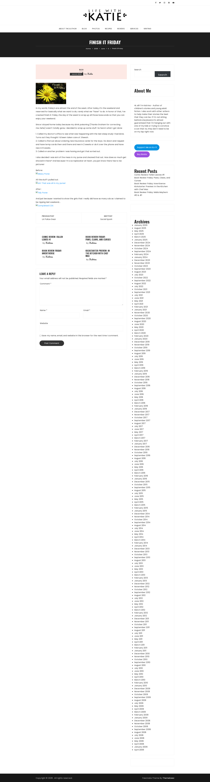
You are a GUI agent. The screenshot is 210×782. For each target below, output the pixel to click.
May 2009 (139, 706)
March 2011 (139, 644)
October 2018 (140, 382)
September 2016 (142, 455)
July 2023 (138, 274)
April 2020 (139, 330)
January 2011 (140, 650)
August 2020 (140, 321)
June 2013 (139, 566)
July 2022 (138, 286)
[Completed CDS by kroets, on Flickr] (44, 205)
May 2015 (138, 499)
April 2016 (139, 470)
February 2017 (141, 440)
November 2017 (141, 414)
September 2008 (142, 729)
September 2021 (142, 292)
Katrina (49, 242)
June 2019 (139, 359)
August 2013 (140, 560)
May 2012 (138, 604)
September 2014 (142, 522)
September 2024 (142, 251)
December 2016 (142, 446)
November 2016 (141, 449)
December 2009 (142, 688)
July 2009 (138, 703)
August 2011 (139, 630)
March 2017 (139, 438)
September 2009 (142, 697)
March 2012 (139, 609)
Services (134, 28)
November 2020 (142, 312)
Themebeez (168, 778)
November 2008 (142, 723)
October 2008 (141, 726)
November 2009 (142, 691)
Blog (84, 28)
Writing (147, 28)
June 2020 (139, 324)
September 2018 (142, 385)
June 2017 (139, 429)
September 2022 (142, 280)
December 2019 (141, 341)
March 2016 (139, 473)
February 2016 (141, 475)
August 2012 (140, 595)
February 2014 (141, 542)
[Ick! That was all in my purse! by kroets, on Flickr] (51, 183)
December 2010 (142, 653)
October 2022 (141, 277)
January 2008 (141, 746)
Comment (45, 283)
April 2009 (139, 709)
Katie (90, 73)
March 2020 (140, 333)
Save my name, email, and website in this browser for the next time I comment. (80, 335)
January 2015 (140, 510)
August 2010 (140, 665)
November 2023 (142, 263)
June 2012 (139, 601)
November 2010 (141, 656)
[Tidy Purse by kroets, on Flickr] (42, 192)
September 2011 (142, 627)
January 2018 (140, 408)
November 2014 (141, 516)
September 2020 (142, 318)
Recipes (108, 28)
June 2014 (139, 531)
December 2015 (142, 481)
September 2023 (142, 269)
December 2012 (141, 583)
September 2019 (142, 350)
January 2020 (140, 338)
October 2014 (141, 519)
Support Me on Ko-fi (147, 147)
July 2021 (138, 295)
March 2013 (139, 575)
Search (137, 69)
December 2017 (142, 411)
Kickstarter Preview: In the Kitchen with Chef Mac (98, 253)
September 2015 (142, 487)
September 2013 (142, 557)
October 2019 (140, 347)
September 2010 (142, 662)
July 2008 (138, 735)
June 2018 (139, 394)
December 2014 (142, 513)
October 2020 (141, 315)
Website (44, 323)
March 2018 (139, 403)
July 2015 (138, 493)
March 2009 (140, 711)
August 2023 (140, 271)
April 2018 (139, 400)
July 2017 (138, 426)
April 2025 (139, 234)
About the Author (68, 28)
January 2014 (140, 545)
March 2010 (139, 679)
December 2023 (142, 260)
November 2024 (142, 245)
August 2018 (140, 388)
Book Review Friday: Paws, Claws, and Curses (98, 238)
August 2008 (140, 732)
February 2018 (141, 405)
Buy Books (142, 154)
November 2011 (141, 621)
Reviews (121, 28)
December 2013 (141, 548)
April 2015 (139, 502)
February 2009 (141, 714)
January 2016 (140, 478)
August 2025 (140, 228)
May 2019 (138, 362)
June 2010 (139, 671)
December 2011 (141, 618)
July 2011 (138, 633)
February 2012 (141, 612)
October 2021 (140, 289)
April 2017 (139, 435)
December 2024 (142, 242)
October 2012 (140, 589)
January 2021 (140, 309)
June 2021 (139, 298)
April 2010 (139, 677)
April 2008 (139, 744)
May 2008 (139, 741)
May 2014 (138, 534)
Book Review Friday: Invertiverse (52, 252)
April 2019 (138, 365)
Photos (96, 28)
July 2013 (138, 563)
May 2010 (138, 674)
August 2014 (140, 525)
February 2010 (141, 682)
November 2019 (141, 344)
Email (86, 310)
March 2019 (139, 368)
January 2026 (140, 225)
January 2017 (140, 443)
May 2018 (138, 397)
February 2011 (140, 647)
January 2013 (140, 580)
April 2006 (139, 749)
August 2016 (140, 458)
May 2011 (138, 639)
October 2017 (140, 417)
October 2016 (140, 452)
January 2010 (140, 685)
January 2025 (140, 239)
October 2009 (141, 694)
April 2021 (138, 303)
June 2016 (139, 464)
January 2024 (141, 257)
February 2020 (141, 336)
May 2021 (138, 301)
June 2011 (138, 636)
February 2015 (141, 507)
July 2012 (138, 598)
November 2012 (141, 586)
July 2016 (138, 461)
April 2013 (138, 572)
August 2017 (140, 423)
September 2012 (142, 592)
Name (43, 310)
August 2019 (140, 353)
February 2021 (141, 306)
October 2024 (141, 248)
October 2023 (141, 266)
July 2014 (138, 528)
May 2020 (139, 327)
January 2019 (140, 373)
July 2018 (138, 391)
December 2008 (142, 720)
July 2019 (138, 356)
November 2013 (141, 551)
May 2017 (138, 432)
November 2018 (141, 379)
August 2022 (140, 283)
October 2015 (140, 484)
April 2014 (139, 537)
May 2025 (139, 231)
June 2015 (139, 496)
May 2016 (138, 467)
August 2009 (140, 700)
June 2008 (139, 738)
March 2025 (140, 236)
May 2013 (138, 569)
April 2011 (138, 642)
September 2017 (142, 420)
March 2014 (139, 540)
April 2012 (138, 607)
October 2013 (140, 554)
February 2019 (141, 371)
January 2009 (140, 717)
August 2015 (140, 490)
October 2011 (140, 624)
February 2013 (141, 577)
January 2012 (140, 615)
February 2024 (141, 254)
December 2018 (142, 376)
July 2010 (138, 668)
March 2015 (139, 505)
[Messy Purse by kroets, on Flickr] (43, 173)
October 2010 (140, 659)
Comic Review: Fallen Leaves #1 (52, 238)
